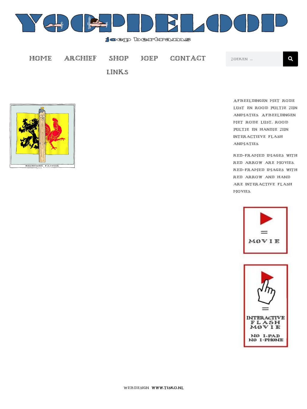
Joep (149, 58)
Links (117, 72)
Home (40, 58)
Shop (119, 58)
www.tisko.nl (167, 387)
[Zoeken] (290, 58)
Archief (80, 58)
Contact (188, 58)
